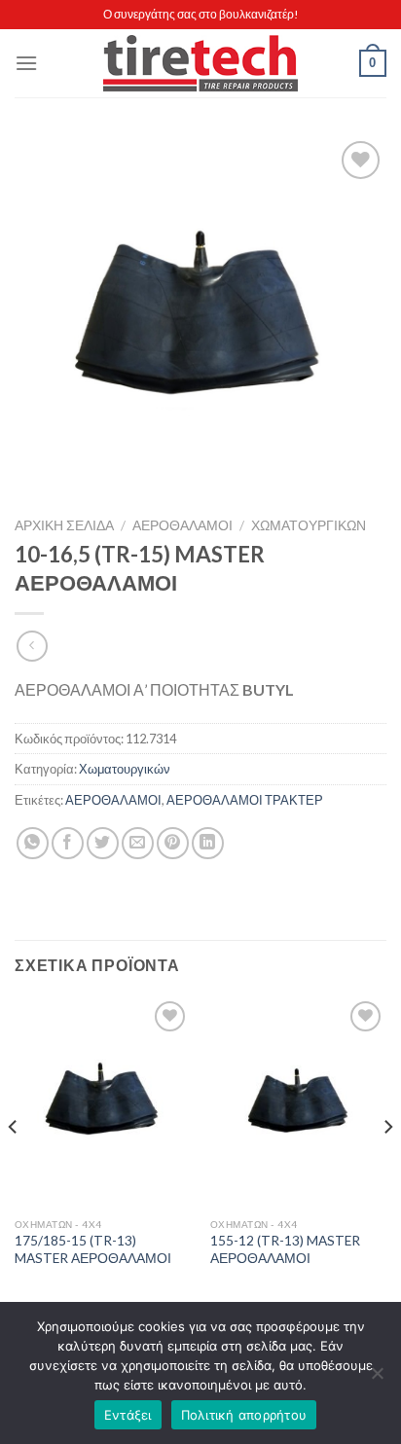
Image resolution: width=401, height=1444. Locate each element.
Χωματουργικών (308, 525)
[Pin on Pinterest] (173, 843)
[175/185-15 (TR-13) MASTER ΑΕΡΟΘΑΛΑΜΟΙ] (103, 1102)
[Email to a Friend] (138, 843)
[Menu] (26, 63)
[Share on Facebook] (68, 843)
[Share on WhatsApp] (33, 843)
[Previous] (13, 1165)
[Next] (387, 1165)
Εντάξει (128, 1415)
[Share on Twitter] (103, 843)
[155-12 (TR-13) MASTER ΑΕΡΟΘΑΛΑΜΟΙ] (298, 1102)
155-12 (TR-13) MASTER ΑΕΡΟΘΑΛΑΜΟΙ (285, 1249)
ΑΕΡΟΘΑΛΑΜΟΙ (182, 525)
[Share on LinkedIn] (208, 843)
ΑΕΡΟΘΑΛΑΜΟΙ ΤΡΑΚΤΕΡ (244, 800)
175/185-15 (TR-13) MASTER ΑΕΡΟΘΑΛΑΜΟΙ (93, 1249)
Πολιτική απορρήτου (244, 1415)
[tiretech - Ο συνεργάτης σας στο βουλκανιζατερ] (200, 63)
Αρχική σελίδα (64, 525)
